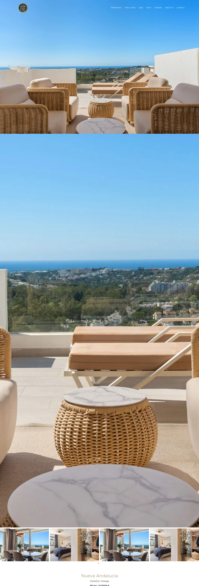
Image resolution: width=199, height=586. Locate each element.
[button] (2, 545)
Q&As (141, 8)
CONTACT (180, 8)
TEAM (148, 8)
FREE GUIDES (130, 8)
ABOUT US (169, 8)
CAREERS (158, 8)
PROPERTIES (116, 8)
